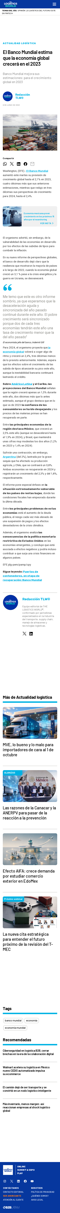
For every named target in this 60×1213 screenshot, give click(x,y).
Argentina (9, 456)
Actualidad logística (19, 43)
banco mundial (13, 1020)
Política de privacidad (42, 1192)
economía (31, 1020)
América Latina (21, 384)
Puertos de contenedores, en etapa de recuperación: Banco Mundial (22, 576)
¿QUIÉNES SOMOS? (40, 1196)
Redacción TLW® (22, 96)
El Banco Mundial (37, 171)
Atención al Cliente (13, 1200)
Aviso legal (37, 1200)
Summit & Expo (26, 1170)
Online (21, 1167)
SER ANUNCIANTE (12, 1196)
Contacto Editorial (13, 1192)
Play (20, 1173)
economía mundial (15, 1027)
